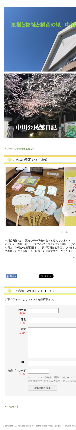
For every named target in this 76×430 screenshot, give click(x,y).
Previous (8, 195)
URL (23, 362)
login (58, 426)
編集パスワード (17, 372)
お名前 (21, 311)
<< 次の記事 (12, 406)
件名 (21, 321)
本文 (21, 331)
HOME (8, 148)
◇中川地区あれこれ (24, 148)
